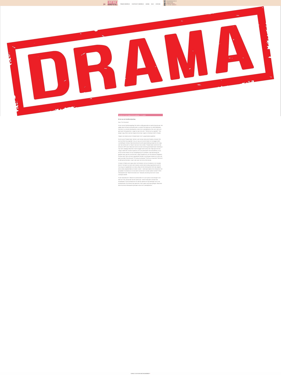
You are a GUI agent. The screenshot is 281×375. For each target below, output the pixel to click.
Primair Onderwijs (125, 4)
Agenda (147, 4)
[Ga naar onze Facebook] (164, 0)
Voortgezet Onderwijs (138, 4)
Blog (152, 4)
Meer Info (174, 5)
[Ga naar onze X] (164, 3)
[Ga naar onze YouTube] (164, 2)
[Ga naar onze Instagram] (164, 5)
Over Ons (158, 4)
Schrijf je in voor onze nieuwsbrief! (140, 373)
